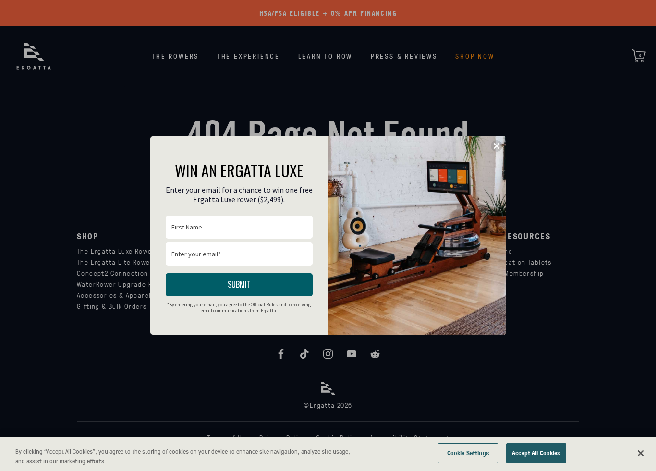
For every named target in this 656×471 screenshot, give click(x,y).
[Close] (640, 453)
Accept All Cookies (536, 452)
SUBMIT (239, 284)
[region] (328, 454)
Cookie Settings (468, 452)
